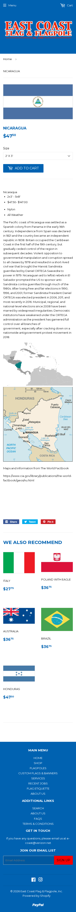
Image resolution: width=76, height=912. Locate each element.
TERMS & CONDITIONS (38, 823)
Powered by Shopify (36, 895)
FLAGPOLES (38, 768)
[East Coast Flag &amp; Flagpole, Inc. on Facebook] (33, 880)
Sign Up (63, 860)
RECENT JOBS (38, 783)
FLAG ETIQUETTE (38, 788)
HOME (38, 758)
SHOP (38, 763)
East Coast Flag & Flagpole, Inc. (41, 891)
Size (6, 148)
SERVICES (38, 778)
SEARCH (38, 808)
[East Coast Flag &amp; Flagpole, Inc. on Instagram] (40, 880)
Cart (69, 5)
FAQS (38, 818)
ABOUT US (38, 793)
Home (7, 59)
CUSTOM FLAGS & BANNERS (38, 773)
